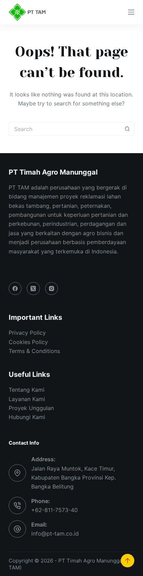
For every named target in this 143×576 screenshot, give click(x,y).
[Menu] (131, 12)
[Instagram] (51, 288)
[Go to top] (127, 560)
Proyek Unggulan (31, 408)
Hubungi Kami (27, 417)
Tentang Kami (26, 389)
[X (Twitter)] (33, 288)
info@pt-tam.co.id (55, 533)
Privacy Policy (27, 332)
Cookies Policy (28, 341)
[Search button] (127, 129)
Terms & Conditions (34, 350)
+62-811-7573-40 (54, 510)
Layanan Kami (27, 399)
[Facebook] (15, 288)
